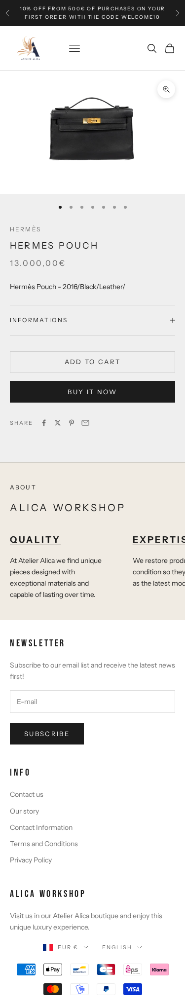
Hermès (25, 229)
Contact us (26, 794)
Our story (24, 811)
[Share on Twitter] (58, 423)
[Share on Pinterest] (71, 423)
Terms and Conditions (44, 843)
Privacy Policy (31, 860)
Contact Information (41, 827)
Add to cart (93, 362)
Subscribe (47, 734)
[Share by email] (85, 423)
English (117, 947)
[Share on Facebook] (44, 423)
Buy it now (92, 392)
